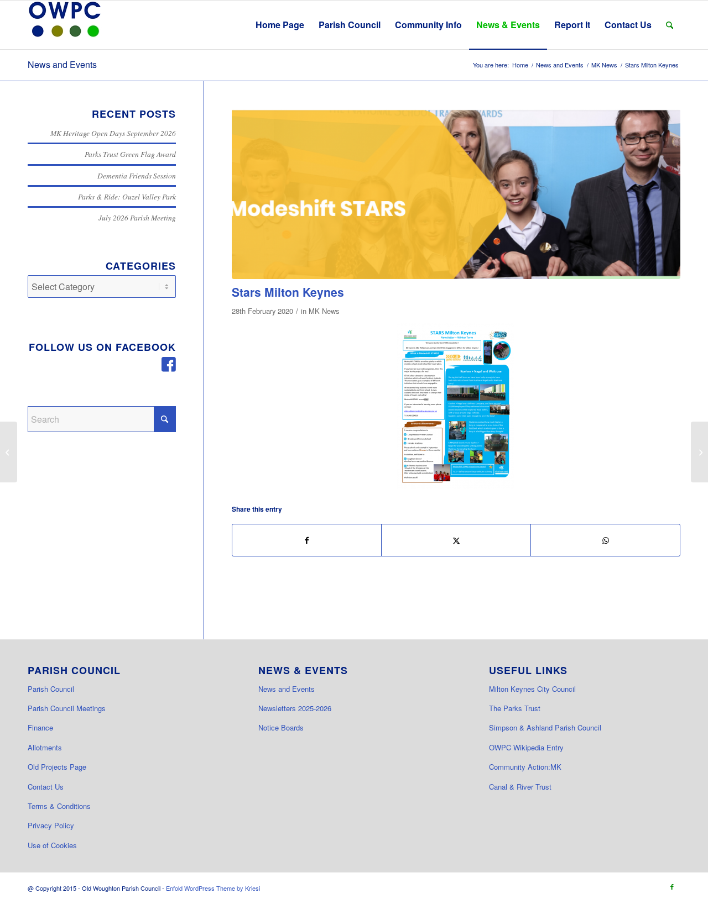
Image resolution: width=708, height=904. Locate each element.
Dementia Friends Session (136, 175)
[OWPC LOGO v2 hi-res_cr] (65, 25)
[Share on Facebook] (307, 540)
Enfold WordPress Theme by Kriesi (213, 888)
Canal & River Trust (520, 786)
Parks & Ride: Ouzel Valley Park (127, 196)
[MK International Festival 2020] (8, 452)
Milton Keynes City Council (532, 689)
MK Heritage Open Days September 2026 (113, 133)
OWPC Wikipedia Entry (526, 747)
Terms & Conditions (59, 806)
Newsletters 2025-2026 (294, 708)
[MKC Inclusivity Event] (699, 452)
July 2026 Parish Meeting (137, 217)
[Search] (669, 25)
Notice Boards (281, 727)
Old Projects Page (57, 766)
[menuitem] (279, 25)
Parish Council (51, 689)
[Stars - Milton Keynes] (455, 406)
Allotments (45, 747)
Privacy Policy (51, 825)
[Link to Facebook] (672, 886)
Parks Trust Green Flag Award (130, 154)
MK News (324, 311)
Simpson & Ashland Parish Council (545, 727)
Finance (40, 727)
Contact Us (46, 786)
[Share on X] (456, 540)
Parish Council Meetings (67, 708)
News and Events (62, 64)
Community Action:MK (525, 766)
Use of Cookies (52, 845)
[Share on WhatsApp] (605, 540)
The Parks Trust (514, 708)
